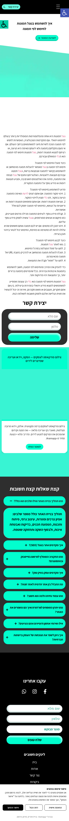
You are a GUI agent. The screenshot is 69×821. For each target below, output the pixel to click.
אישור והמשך (13, 807)
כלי (58, 156)
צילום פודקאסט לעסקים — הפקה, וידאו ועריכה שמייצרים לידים (34, 359)
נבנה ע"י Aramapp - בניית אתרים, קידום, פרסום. (34, 816)
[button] (64, 12)
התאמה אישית (55, 807)
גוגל (63, 136)
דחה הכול (33, 807)
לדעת (25, 193)
